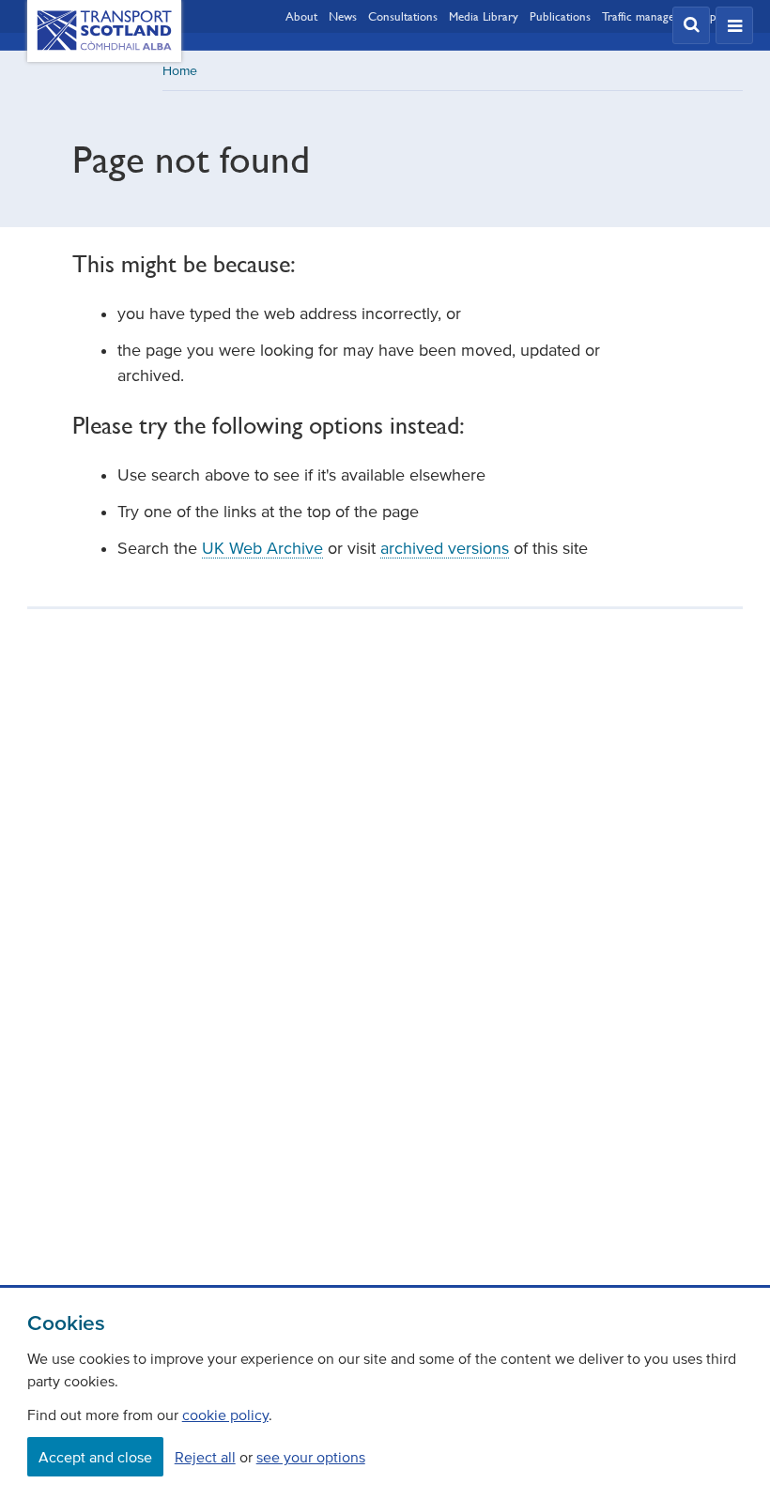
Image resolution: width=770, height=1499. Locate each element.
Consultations (403, 15)
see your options (310, 1456)
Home (179, 71)
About (301, 15)
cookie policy (225, 1414)
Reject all (205, 1456)
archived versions (444, 548)
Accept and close (95, 1456)
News (343, 15)
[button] (691, 25)
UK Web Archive (262, 548)
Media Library (483, 15)
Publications (560, 15)
